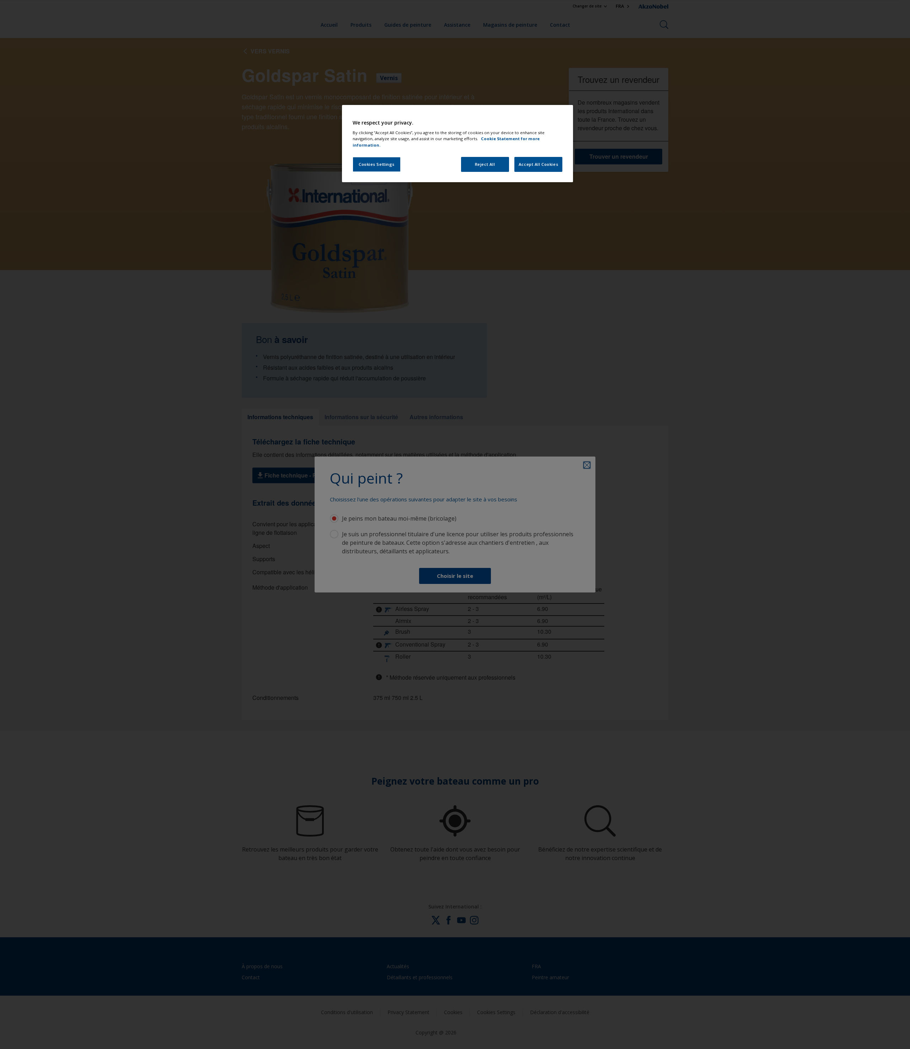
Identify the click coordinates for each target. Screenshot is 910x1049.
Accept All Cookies (538, 164)
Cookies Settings (377, 164)
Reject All (485, 164)
